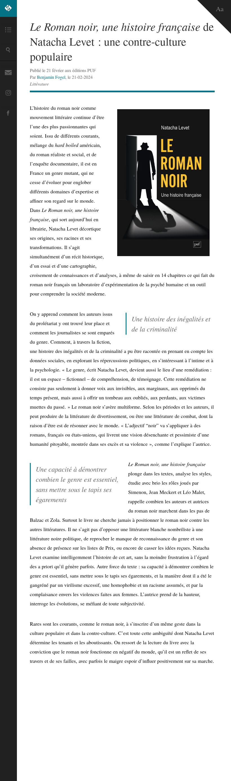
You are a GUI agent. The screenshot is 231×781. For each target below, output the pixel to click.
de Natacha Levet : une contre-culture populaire (122, 41)
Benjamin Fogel (51, 77)
